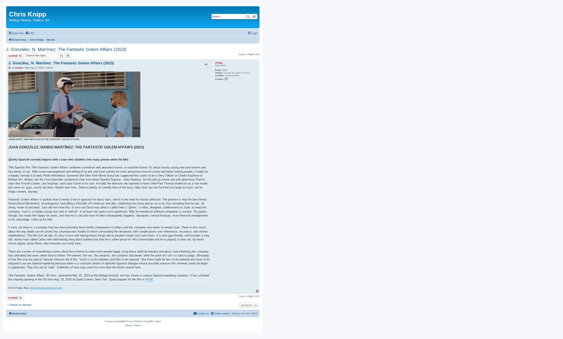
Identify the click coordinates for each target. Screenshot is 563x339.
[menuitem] (29, 33)
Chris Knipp (27, 14)
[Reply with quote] (206, 64)
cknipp (218, 62)
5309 (224, 70)
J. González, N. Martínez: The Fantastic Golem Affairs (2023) (66, 49)
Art (47, 20)
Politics (38, 20)
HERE (149, 279)
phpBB (121, 321)
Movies (26, 20)
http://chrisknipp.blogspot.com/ (46, 288)
